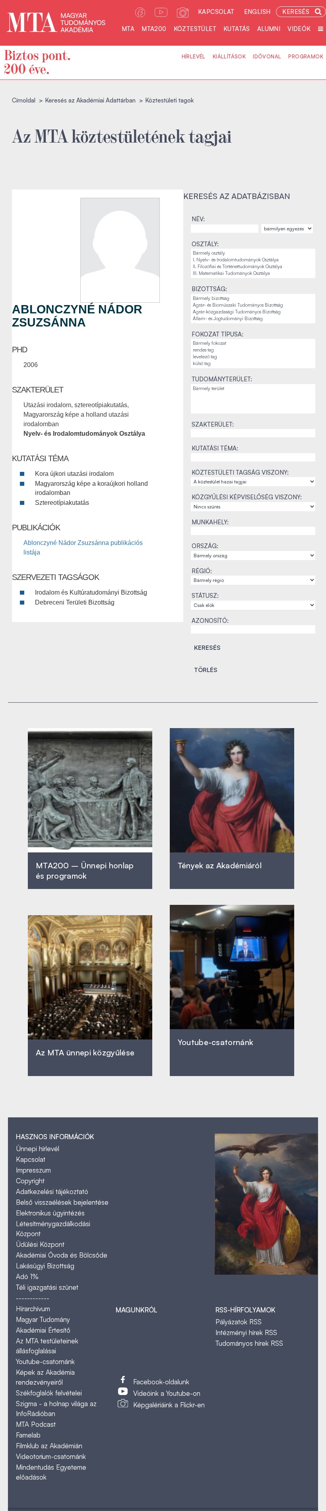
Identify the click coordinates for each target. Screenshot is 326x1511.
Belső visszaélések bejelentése (62, 1202)
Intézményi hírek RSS (246, 1332)
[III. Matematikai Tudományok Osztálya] (253, 273)
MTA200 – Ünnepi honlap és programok (85, 870)
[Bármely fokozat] (253, 343)
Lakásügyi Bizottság (45, 1266)
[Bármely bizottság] (253, 298)
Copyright (30, 1181)
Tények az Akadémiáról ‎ (220, 865)
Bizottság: (209, 289)
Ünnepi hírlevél (37, 1148)
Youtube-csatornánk (45, 1361)
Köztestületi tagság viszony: (240, 472)
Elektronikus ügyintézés (50, 1213)
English (257, 11)
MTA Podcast (36, 1424)
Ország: (205, 546)
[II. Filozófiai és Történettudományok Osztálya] (253, 266)
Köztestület (195, 29)
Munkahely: (210, 522)
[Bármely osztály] (253, 253)
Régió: (202, 571)
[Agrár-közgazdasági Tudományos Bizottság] (253, 312)
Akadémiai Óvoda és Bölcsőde (61, 1255)
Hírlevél (194, 56)
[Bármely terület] (253, 388)
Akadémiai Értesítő (43, 1330)
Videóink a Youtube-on (166, 1393)
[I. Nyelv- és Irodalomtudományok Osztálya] (253, 260)
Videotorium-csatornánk (51, 1456)
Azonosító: (210, 620)
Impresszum (33, 1170)
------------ (32, 1298)
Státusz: (205, 595)
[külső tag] (253, 363)
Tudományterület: (222, 379)
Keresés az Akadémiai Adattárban (90, 100)
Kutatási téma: (215, 448)
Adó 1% (27, 1276)
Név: (198, 219)
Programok (305, 56)
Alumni (268, 29)
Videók (298, 29)
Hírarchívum (33, 1308)
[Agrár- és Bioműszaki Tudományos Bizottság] (253, 305)
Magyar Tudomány (43, 1319)
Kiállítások (229, 56)
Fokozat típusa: (217, 334)
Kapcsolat (216, 11)
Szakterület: (213, 424)
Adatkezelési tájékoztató (52, 1191)
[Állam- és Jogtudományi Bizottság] (253, 318)
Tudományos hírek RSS (249, 1343)
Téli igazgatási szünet (47, 1287)
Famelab (28, 1435)
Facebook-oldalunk (161, 1382)
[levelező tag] (253, 357)
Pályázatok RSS (238, 1322)
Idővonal (267, 56)
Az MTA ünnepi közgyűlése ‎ (85, 1052)
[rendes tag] (253, 350)
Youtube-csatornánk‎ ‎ (215, 1042)
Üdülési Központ (40, 1244)
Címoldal (23, 100)
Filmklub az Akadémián (49, 1445)
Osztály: (205, 244)
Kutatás (236, 29)
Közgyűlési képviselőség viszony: (247, 497)
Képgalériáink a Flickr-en (169, 1405)
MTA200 (154, 29)
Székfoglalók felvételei (49, 1393)
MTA (128, 29)
